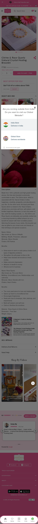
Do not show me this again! (13, 147)
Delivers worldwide (18, 139)
